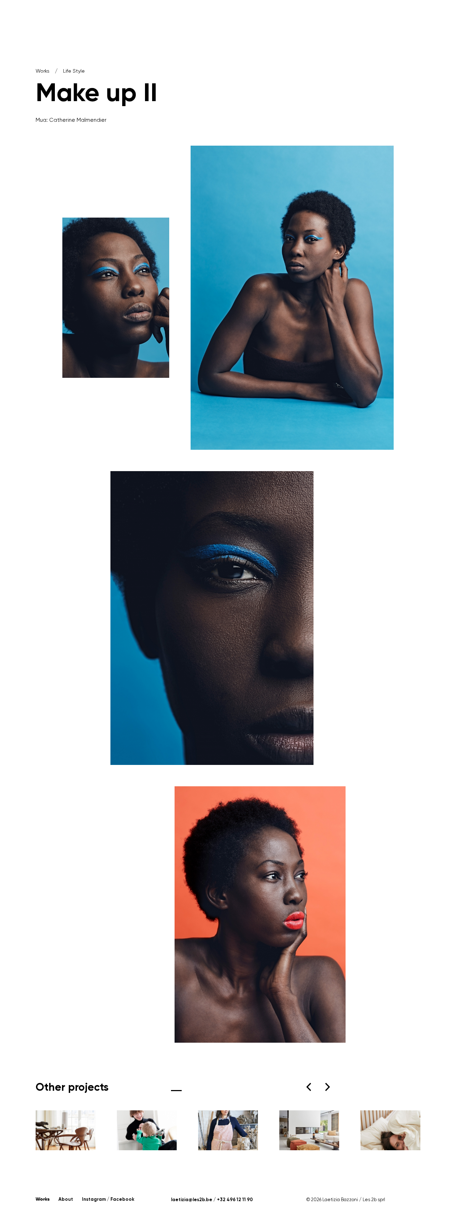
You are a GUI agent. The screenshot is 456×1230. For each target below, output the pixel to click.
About (65, 1199)
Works (43, 71)
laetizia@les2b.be (191, 1199)
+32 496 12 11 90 (235, 1199)
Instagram (94, 1199)
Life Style (74, 71)
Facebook (122, 1199)
